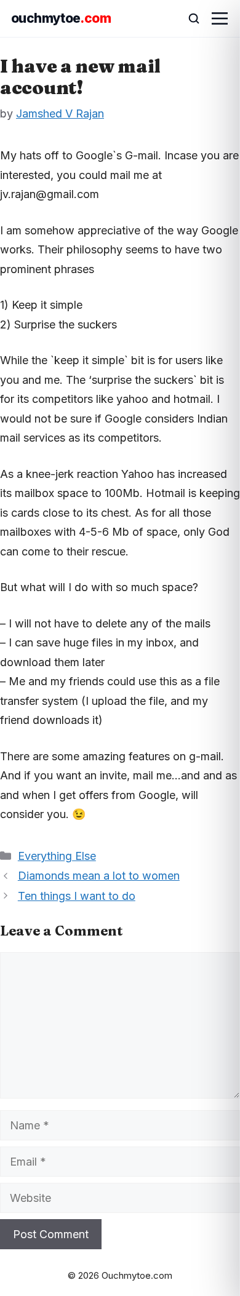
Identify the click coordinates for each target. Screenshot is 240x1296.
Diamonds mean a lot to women (99, 875)
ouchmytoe (61, 18)
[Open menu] (220, 18)
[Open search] (188, 18)
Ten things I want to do (76, 895)
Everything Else (57, 855)
